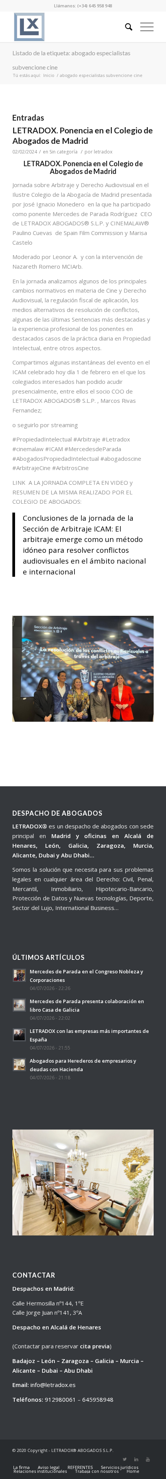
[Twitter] (124, 1459)
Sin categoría (63, 151)
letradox (103, 151)
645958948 (97, 1399)
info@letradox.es (53, 1385)
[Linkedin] (136, 1459)
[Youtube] (148, 1459)
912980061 (60, 1399)
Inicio (48, 75)
